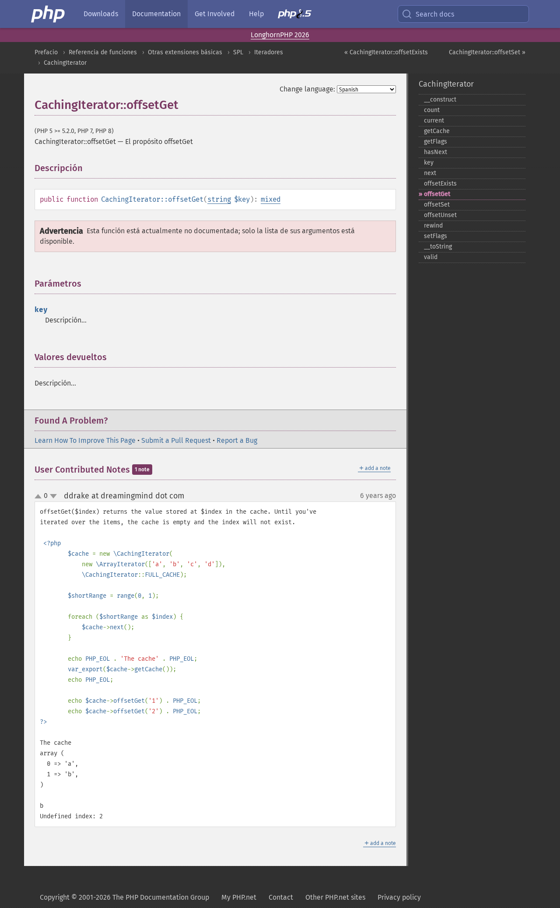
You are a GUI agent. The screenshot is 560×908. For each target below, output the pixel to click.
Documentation (156, 14)
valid (431, 257)
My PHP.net (238, 897)
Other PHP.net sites (335, 897)
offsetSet (437, 204)
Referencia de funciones (103, 52)
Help (256, 14)
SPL (238, 52)
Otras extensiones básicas (185, 52)
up (40, 496)
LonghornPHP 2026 (280, 35)
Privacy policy (399, 897)
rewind (433, 225)
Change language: (307, 89)
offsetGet (437, 194)
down (53, 496)
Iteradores (268, 52)
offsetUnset (440, 215)
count (432, 110)
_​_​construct (440, 99)
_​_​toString (438, 246)
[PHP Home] (48, 14)
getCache (437, 131)
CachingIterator (65, 63)
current (434, 120)
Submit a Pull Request (176, 440)
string (219, 199)
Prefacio (46, 52)
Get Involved (215, 14)
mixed (270, 199)
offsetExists (440, 183)
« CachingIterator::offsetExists (386, 52)
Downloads (101, 14)
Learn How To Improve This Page (85, 440)
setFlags (435, 236)
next (430, 173)
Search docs (435, 14)
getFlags (435, 141)
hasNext (435, 152)
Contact (281, 897)
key (429, 162)
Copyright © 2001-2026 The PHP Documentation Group (124, 897)
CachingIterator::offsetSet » (487, 52)
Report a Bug (237, 440)
